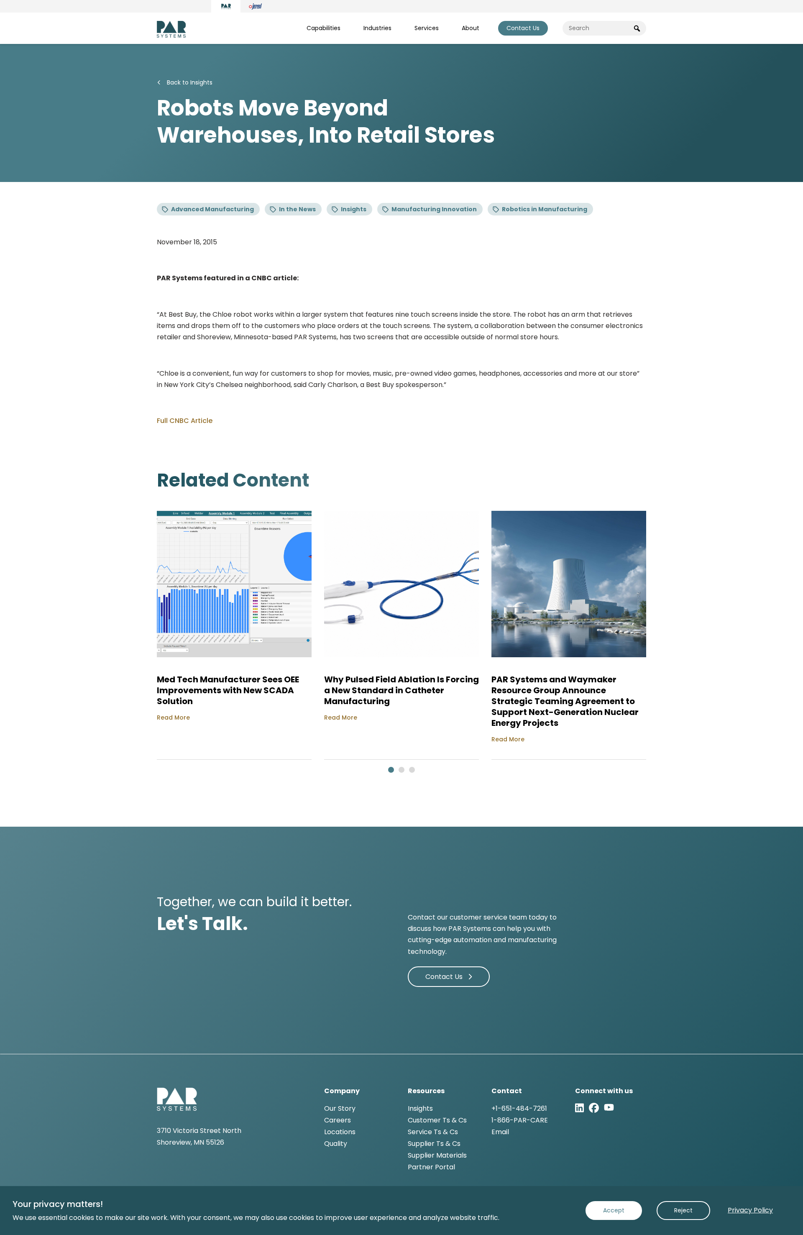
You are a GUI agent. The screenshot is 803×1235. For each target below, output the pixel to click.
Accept (613, 1210)
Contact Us (523, 28)
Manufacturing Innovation (434, 209)
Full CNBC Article (184, 420)
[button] (636, 28)
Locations (339, 1132)
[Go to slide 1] (391, 770)
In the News (297, 209)
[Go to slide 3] (412, 770)
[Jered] (255, 6)
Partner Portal (431, 1167)
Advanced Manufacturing (212, 209)
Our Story (339, 1108)
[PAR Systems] (225, 6)
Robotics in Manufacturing (544, 209)
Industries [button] (377, 28)
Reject (683, 1210)
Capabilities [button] (323, 28)
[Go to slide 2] (401, 770)
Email (500, 1132)
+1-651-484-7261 (519, 1108)
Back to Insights (188, 82)
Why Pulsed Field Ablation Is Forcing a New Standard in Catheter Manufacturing (401, 690)
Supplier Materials (437, 1155)
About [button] (470, 28)
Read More (173, 717)
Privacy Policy (750, 1210)
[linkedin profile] (579, 1108)
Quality (335, 1143)
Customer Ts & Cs (437, 1120)
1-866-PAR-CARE (519, 1120)
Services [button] (426, 28)
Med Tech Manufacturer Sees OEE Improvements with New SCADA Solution (228, 690)
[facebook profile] (594, 1108)
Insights (353, 209)
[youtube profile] (609, 1108)
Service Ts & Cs (433, 1132)
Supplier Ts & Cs (434, 1143)
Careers (337, 1120)
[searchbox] (608, 28)
